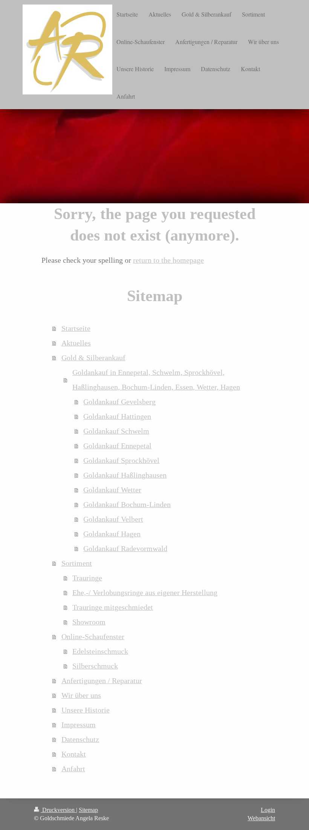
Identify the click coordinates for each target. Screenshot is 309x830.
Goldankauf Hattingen (117, 416)
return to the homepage (168, 260)
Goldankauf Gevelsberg (119, 402)
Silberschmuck (95, 666)
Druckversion (58, 810)
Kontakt (73, 754)
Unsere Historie (85, 710)
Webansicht (261, 818)
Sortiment (76, 563)
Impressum (78, 725)
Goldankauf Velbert (113, 519)
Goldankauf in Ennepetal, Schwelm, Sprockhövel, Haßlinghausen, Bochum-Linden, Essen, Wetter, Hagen (156, 380)
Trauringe (87, 578)
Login (268, 810)
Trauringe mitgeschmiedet (112, 607)
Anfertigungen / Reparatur (101, 681)
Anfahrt (73, 769)
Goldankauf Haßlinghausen (125, 475)
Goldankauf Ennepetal (117, 446)
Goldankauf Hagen (112, 534)
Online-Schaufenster (92, 637)
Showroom (89, 622)
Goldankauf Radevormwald (125, 549)
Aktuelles (76, 343)
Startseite (75, 328)
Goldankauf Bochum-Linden (127, 505)
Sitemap (88, 810)
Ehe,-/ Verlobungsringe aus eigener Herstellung (144, 593)
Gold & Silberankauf (93, 358)
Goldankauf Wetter (112, 490)
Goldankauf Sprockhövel (121, 460)
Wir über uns (81, 695)
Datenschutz (80, 739)
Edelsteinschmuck (100, 651)
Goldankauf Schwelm (116, 431)
